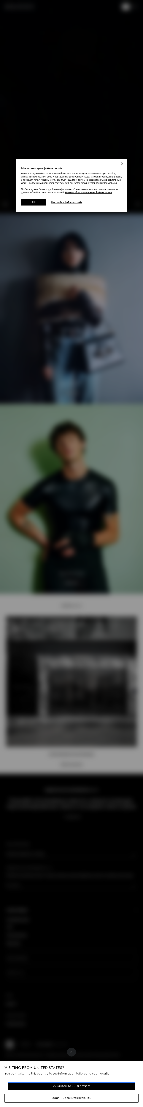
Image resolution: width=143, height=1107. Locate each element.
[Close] (71, 1052)
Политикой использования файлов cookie (88, 192)
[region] (71, 185)
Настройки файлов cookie (66, 202)
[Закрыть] (122, 163)
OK (34, 202)
